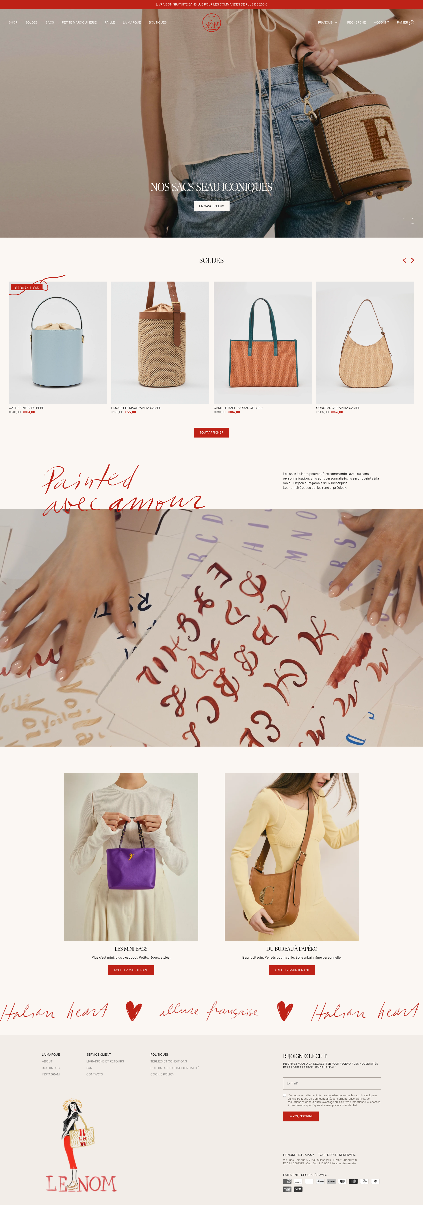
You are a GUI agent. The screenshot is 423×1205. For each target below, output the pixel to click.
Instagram (51, 1074)
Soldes (31, 22)
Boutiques (158, 22)
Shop (13, 22)
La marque (132, 22)
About (47, 1061)
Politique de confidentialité (174, 1068)
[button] (405, 22)
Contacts (94, 1074)
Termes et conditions (168, 1061)
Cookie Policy (162, 1074)
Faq (89, 1068)
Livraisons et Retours (105, 1061)
